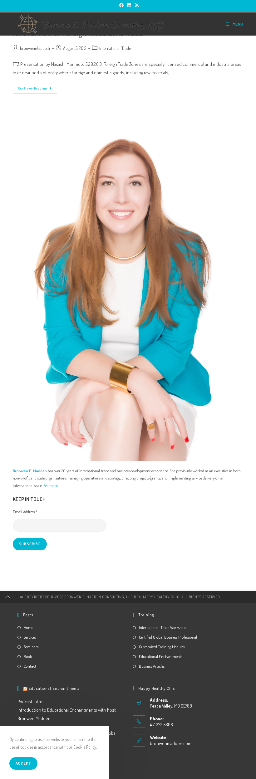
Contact (30, 666)
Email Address (25, 511)
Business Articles (152, 666)
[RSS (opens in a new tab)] (136, 5)
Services (30, 637)
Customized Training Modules (162, 646)
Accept (23, 763)
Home (28, 627)
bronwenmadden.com (170, 743)
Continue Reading (37, 89)
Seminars (31, 646)
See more (50, 485)
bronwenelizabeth (35, 48)
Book (28, 656)
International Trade (115, 48)
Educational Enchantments (160, 656)
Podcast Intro (29, 701)
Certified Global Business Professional (168, 637)
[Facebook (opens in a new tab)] (121, 5)
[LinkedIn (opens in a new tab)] (129, 5)
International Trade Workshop (162, 627)
